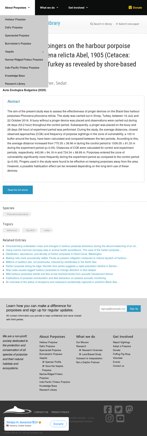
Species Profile (53, 361)
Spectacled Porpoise (17, 35)
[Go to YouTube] (120, 418)
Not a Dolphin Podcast (87, 362)
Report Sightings (121, 342)
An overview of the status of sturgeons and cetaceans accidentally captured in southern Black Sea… (62, 282)
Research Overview (92, 350)
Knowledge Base (15, 75)
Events (116, 361)
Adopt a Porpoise (122, 346)
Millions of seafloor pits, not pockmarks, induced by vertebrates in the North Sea (51, 262)
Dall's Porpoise (47, 346)
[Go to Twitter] (119, 409)
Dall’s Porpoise (14, 27)
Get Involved (76, 7)
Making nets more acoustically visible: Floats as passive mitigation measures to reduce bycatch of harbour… (67, 258)
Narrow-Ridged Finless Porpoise (24, 59)
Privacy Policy (60, 412)
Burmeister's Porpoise (50, 354)
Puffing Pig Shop (121, 354)
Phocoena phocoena (17, 214)
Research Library (15, 83)
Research (81, 346)
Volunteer (118, 358)
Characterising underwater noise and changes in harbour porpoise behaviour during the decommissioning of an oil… (72, 246)
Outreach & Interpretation (89, 358)
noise (47, 230)
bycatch (30, 230)
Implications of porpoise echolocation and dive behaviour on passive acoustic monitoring (56, 278)
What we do (47, 7)
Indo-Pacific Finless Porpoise (22, 67)
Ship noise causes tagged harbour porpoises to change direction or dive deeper (51, 270)
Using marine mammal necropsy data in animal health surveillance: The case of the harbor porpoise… (64, 250)
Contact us (118, 365)
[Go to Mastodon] (129, 409)
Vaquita (9, 51)
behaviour (12, 230)
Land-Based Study (91, 354)
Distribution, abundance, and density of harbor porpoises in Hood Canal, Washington (54, 254)
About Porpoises (15, 7)
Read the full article (18, 189)
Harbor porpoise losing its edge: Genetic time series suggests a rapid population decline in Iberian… (62, 266)
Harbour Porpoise (15, 19)
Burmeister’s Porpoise (18, 43)
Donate (137, 7)
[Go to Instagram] (110, 418)
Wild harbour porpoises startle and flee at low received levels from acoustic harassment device (59, 274)
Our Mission (82, 342)
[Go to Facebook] (108, 409)
